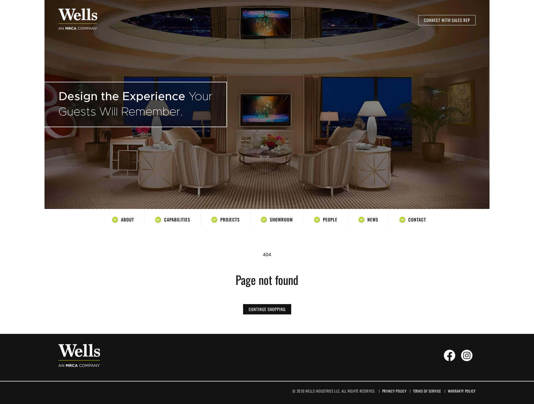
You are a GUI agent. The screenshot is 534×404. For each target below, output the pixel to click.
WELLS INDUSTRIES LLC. (322, 391)
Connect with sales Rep (447, 20)
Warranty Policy (462, 391)
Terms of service (427, 391)
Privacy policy (394, 391)
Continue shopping (267, 309)
